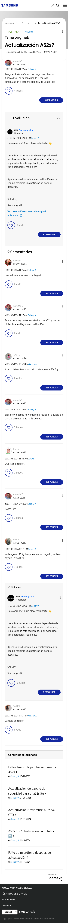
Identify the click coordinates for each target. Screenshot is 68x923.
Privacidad (8, 899)
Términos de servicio (14, 893)
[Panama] (9, 5)
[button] (57, 62)
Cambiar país (27, 912)
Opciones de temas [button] (57, 31)
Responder (49, 234)
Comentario (51, 100)
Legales (6, 905)
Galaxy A (32, 69)
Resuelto (29, 31)
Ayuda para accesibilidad (17, 888)
